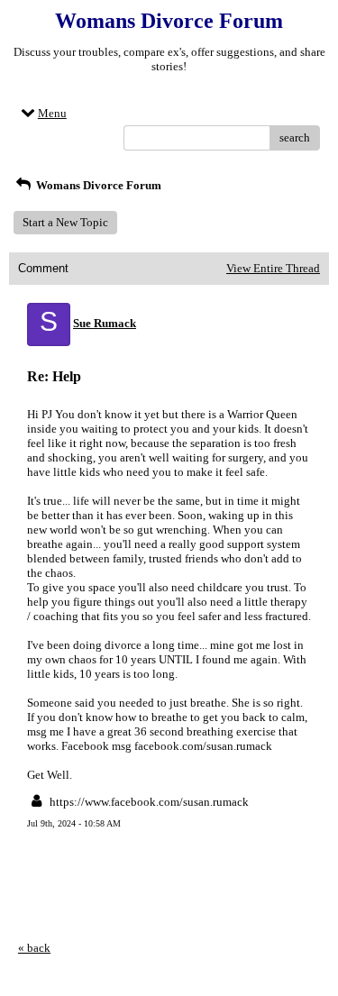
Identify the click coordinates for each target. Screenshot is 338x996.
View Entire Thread (273, 268)
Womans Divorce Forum (97, 185)
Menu (52, 113)
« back (34, 948)
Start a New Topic (65, 222)
